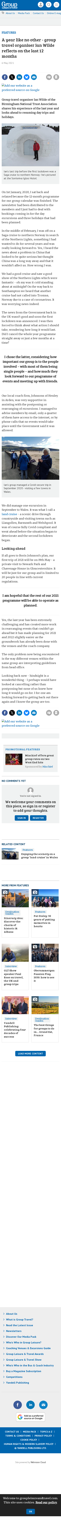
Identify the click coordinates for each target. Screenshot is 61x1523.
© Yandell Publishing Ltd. (30, 1448)
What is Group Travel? (19, 1319)
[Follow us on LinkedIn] (30, 1404)
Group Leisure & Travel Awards (25, 1354)
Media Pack (24, 13)
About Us (10, 13)
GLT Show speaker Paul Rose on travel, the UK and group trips (13, 977)
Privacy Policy (43, 1435)
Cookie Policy (28, 1439)
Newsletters (14, 1331)
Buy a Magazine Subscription (23, 1371)
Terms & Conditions (18, 1435)
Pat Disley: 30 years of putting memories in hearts (44, 921)
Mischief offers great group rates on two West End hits (39, 758)
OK (30, 1511)
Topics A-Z (46, 1431)
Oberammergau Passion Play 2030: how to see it (44, 975)
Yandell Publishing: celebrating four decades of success (15, 1029)
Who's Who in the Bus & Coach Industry (30, 1365)
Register (38, 817)
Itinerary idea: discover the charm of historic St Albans (13, 924)
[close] (37, 74)
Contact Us (38, 13)
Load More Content (30, 1053)
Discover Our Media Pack (21, 1336)
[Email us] (43, 1404)
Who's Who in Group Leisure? (23, 1342)
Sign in (20, 69)
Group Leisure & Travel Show (24, 1359)
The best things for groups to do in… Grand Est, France (44, 1030)
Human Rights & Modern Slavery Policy (28, 1444)
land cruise (9, 514)
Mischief (47, 766)
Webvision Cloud (38, 1462)
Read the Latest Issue (19, 1325)
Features (9, 32)
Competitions (14, 1377)
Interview (11, 966)
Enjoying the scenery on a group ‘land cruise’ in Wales (39, 855)
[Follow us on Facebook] (17, 1404)
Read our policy (46, 1502)
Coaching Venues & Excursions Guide (28, 1348)
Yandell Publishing (17, 1382)
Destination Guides (12, 913)
